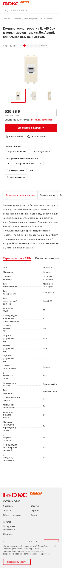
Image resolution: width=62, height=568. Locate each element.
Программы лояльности (41, 120)
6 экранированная (15, 170)
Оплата (7, 510)
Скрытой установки (42, 151)
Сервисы (7, 534)
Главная (7, 19)
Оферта (35, 510)
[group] (32, 45)
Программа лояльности (9, 528)
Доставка (8, 506)
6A (31, 170)
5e (8, 163)
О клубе (35, 506)
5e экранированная (25, 163)
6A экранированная (16, 177)
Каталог (18, 19)
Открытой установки (16, 151)
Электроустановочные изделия (38, 19)
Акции (34, 515)
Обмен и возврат (12, 515)
